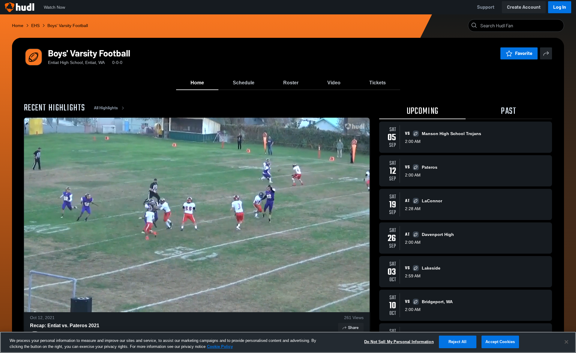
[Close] (566, 341)
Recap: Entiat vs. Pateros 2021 (64, 325)
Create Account (524, 7)
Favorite (523, 53)
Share (353, 327)
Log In (559, 7)
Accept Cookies (500, 341)
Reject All (457, 341)
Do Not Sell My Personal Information (399, 341)
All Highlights (106, 107)
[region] (288, 342)
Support (485, 7)
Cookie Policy (220, 346)
